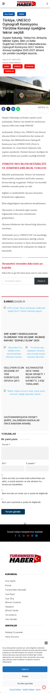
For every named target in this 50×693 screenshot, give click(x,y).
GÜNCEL (17, 66)
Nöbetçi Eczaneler (14, 632)
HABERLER (9, 71)
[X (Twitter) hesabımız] (19, 535)
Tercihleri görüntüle (25, 683)
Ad (4, 463)
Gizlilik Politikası (29, 689)
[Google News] (43, 110)
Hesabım (9, 606)
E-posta (31, 463)
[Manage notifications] (44, 687)
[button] (46, 643)
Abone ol (41, 281)
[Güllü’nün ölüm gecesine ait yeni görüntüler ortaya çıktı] (14, 355)
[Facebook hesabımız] (15, 535)
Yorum (6, 444)
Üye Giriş (9, 598)
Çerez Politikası (15, 689)
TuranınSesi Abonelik (15, 589)
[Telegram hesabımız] (36, 535)
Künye (38, 689)
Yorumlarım (11, 615)
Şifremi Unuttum (13, 602)
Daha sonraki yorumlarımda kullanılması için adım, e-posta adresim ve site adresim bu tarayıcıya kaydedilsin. (23, 481)
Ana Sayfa (10, 581)
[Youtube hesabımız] (28, 535)
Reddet (25, 676)
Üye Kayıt (10, 594)
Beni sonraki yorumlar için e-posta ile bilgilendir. (25, 493)
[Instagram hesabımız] (24, 535)
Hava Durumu (12, 636)
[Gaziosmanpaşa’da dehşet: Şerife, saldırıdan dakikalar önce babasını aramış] (25, 401)
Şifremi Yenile (11, 610)
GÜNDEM (29, 66)
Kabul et (25, 669)
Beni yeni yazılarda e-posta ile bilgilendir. (21, 502)
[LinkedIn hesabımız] (32, 535)
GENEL (7, 66)
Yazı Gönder (11, 619)
